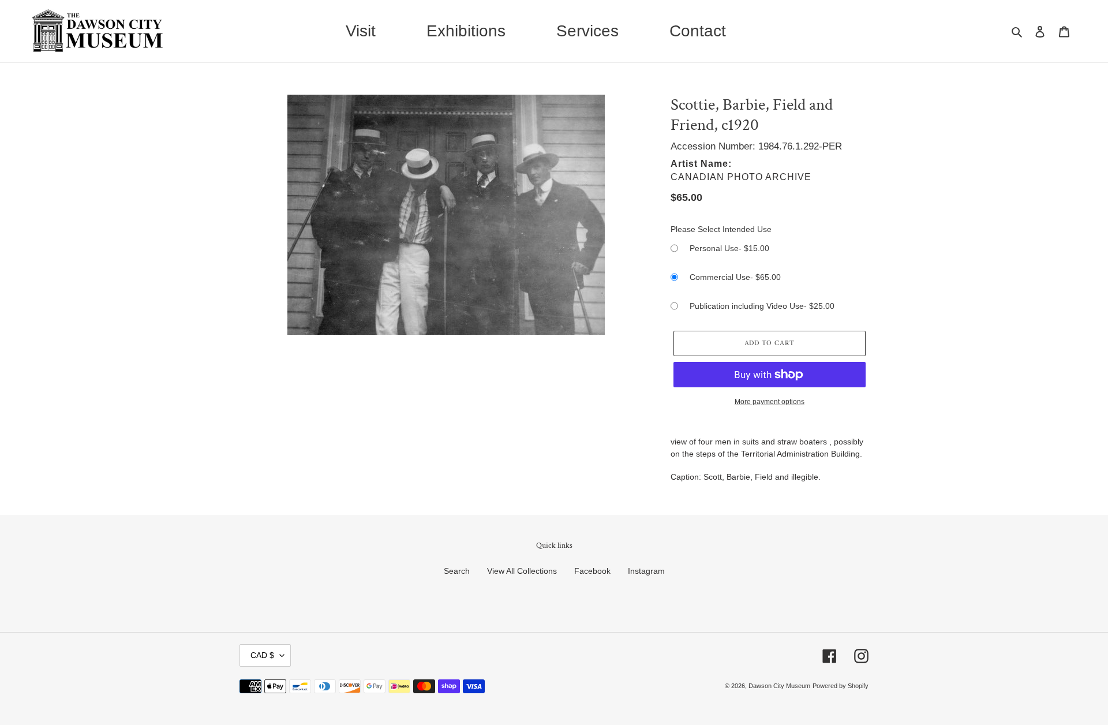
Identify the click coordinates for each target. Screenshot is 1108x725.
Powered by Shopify (841, 685)
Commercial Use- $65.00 (735, 277)
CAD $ (262, 655)
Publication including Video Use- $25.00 (762, 306)
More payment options (769, 402)
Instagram (646, 570)
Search (457, 570)
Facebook (592, 570)
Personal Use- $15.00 (729, 248)
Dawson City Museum (779, 685)
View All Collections (522, 570)
